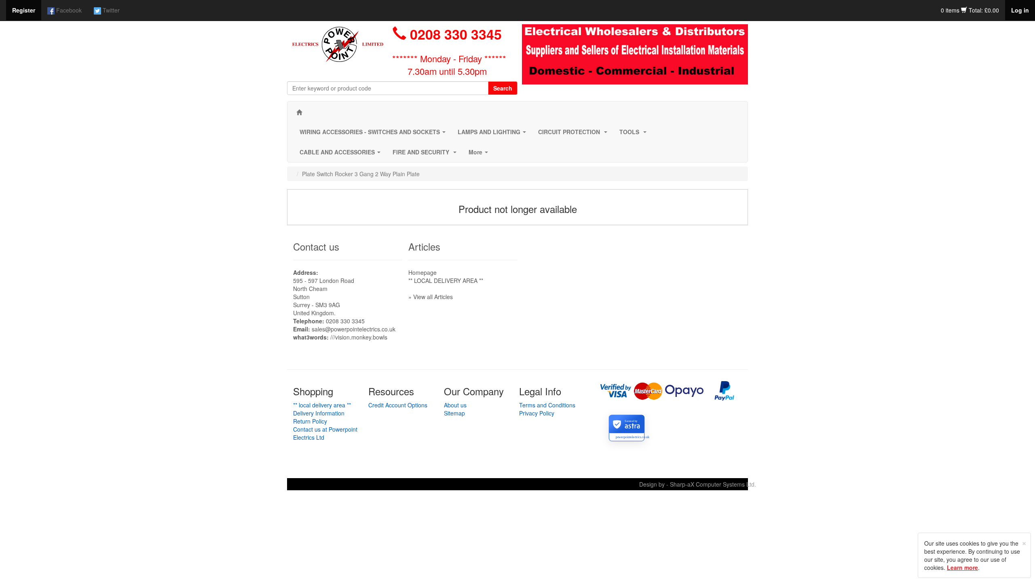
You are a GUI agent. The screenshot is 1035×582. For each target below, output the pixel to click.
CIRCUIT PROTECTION (574, 134)
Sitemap (454, 413)
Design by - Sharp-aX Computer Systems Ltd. (697, 484)
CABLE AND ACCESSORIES (342, 154)
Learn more (962, 567)
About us (455, 405)
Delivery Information (318, 413)
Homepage (422, 272)
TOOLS (634, 134)
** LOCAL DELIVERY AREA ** (445, 280)
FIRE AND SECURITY (426, 154)
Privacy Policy (536, 413)
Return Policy (310, 421)
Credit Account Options (397, 405)
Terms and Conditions (547, 405)
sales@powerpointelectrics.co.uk (353, 329)
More (480, 154)
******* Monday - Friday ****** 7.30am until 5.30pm (449, 64)
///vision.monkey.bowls (358, 337)
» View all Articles (430, 297)
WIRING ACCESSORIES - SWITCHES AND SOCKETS (374, 134)
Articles (424, 246)
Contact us (316, 246)
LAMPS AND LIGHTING (493, 134)
